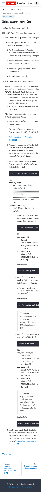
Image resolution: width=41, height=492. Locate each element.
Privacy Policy (14, 487)
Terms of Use (27, 487)
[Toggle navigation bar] (3, 3)
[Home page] (4, 10)
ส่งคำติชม (8, 455)
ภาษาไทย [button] (28, 3)
